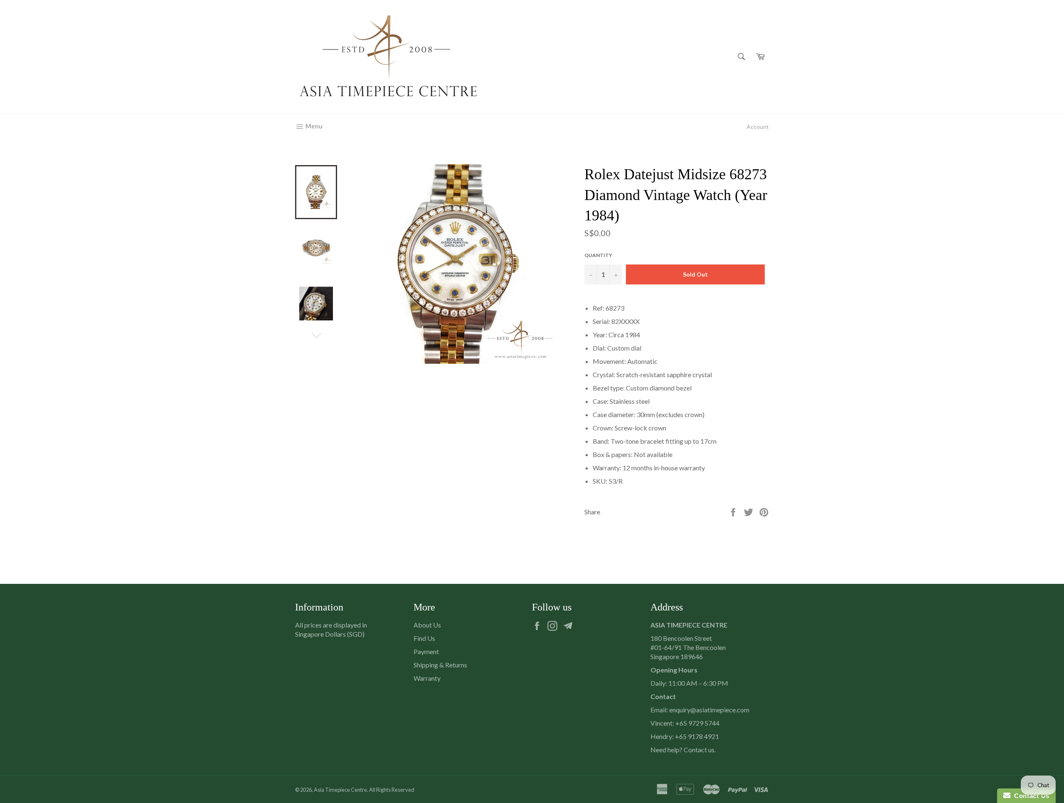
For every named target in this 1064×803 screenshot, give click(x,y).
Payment (426, 651)
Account (757, 126)
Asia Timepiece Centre (340, 789)
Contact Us (1029, 795)
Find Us (424, 638)
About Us (427, 625)
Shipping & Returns (440, 665)
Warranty (427, 678)
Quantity (598, 255)
